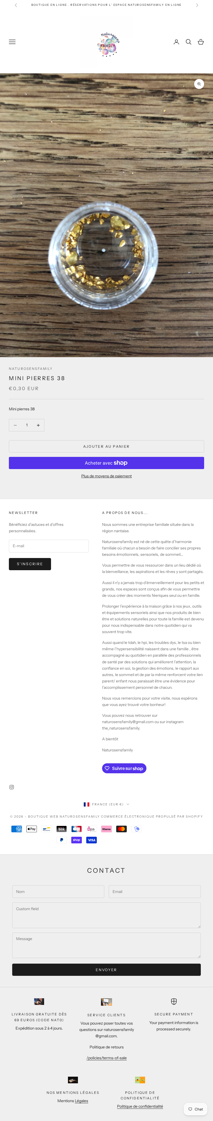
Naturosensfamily (31, 369)
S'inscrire (30, 564)
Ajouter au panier (106, 446)
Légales (81, 1100)
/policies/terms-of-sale (107, 1057)
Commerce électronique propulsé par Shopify (152, 816)
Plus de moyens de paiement (106, 476)
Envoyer (106, 970)
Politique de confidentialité (140, 1106)
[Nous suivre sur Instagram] (11, 787)
